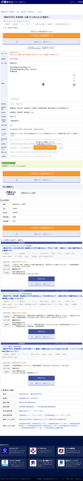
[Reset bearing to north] (74, 80)
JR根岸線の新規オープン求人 (57, 423)
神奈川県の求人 (24, 394)
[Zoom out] (74, 78)
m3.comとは (78, 479)
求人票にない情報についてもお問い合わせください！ (45, 144)
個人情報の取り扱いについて (51, 479)
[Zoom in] (74, 75)
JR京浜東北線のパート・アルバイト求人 (57, 415)
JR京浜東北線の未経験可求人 (54, 428)
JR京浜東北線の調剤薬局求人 (46, 407)
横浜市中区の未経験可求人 (58, 419)
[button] (43, 85)
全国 (18, 12)
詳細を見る (41, 279)
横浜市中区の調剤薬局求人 (27, 402)
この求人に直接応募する (41, 35)
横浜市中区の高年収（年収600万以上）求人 (33, 419)
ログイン (73, 2)
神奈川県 (23, 12)
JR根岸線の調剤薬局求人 (27, 407)
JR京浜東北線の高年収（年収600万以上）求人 (42, 426)
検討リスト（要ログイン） (43, 42)
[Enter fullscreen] (74, 84)
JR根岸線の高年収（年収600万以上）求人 (32, 423)
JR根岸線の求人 (24, 398)
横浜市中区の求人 (36, 394)
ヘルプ (63, 479)
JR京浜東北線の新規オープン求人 (32, 428)
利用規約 (39, 479)
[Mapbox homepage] (15, 99)
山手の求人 (34, 398)
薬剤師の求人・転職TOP (7, 12)
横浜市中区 (31, 12)
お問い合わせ (69, 479)
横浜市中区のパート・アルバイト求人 (31, 411)
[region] (43, 87)
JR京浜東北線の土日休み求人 (68, 426)
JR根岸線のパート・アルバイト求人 (30, 415)
